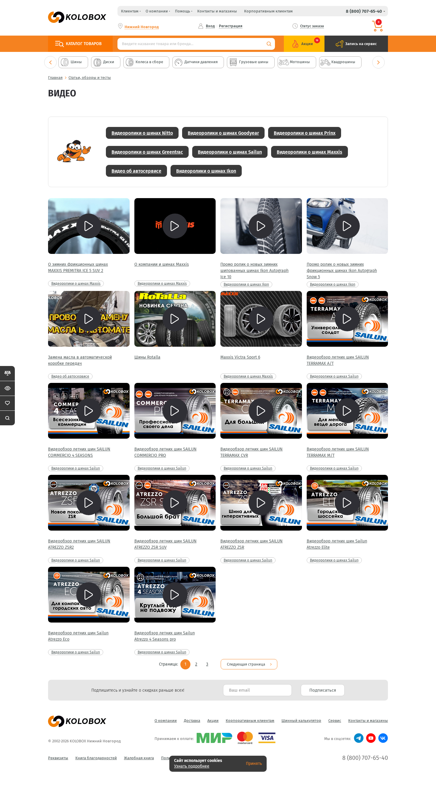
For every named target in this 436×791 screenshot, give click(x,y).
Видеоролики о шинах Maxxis (309, 152)
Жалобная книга (139, 758)
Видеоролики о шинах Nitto (142, 133)
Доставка (192, 720)
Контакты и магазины (217, 11)
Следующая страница (246, 664)
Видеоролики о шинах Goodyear (223, 133)
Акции (213, 720)
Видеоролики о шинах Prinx (304, 133)
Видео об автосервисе (136, 171)
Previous (50, 62)
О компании (166, 720)
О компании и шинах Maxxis (161, 264)
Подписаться (322, 690)
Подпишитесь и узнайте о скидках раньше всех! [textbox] (137, 690)
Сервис (334, 720)
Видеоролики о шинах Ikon (206, 171)
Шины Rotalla (147, 357)
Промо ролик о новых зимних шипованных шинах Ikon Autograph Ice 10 (254, 270)
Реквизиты (58, 758)
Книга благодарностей (96, 758)
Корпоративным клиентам (268, 11)
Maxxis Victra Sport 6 (240, 357)
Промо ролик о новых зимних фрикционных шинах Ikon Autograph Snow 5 (342, 270)
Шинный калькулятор (301, 720)
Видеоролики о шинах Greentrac (147, 152)
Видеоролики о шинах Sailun (230, 152)
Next (378, 62)
